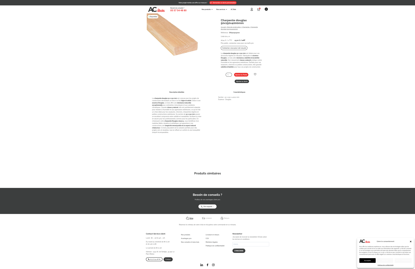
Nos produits (185, 235)
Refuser (385, 261)
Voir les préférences (403, 261)
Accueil (223, 27)
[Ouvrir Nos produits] (212, 9)
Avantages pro (186, 238)
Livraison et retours (212, 235)
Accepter (367, 261)
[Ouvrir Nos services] (226, 9)
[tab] (189, 218)
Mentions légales (212, 242)
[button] (411, 241)
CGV (207, 238)
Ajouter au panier (241, 75)
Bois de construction (234, 27)
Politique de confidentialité (385, 265)
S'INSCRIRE (238, 251)
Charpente (245, 27)
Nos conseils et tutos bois (190, 242)
